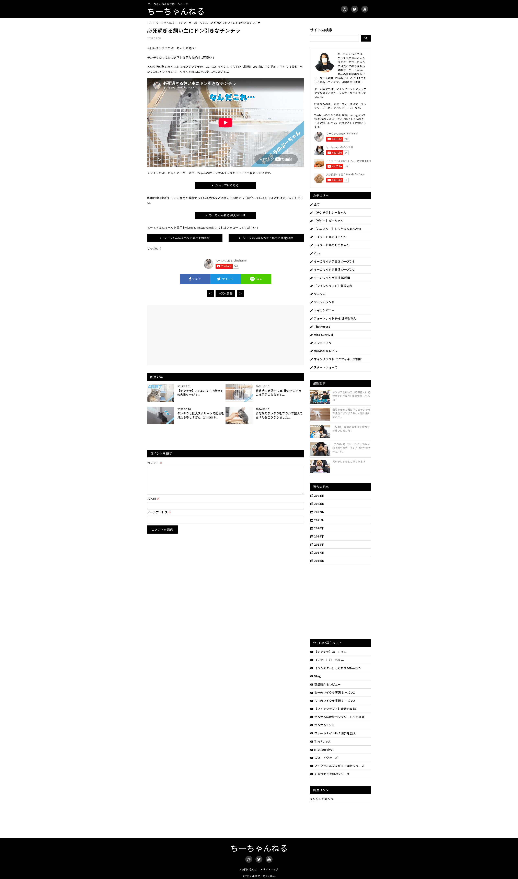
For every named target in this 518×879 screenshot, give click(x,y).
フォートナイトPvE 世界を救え (335, 733)
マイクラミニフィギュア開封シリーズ (339, 766)
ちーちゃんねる (176, 11)
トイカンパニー (324, 310)
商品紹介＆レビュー (327, 351)
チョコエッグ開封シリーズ (331, 774)
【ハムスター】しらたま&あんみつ (337, 668)
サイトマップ (270, 869)
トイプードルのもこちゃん (331, 245)
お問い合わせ (249, 869)
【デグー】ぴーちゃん (328, 221)
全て (317, 204)
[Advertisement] (189, 334)
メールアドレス (159, 512)
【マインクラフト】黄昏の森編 (335, 709)
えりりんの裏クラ (322, 799)
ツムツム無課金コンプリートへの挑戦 (339, 717)
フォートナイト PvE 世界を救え (335, 318)
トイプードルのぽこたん (330, 237)
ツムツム (320, 294)
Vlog (317, 253)
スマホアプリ (323, 343)
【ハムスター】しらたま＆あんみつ (337, 229)
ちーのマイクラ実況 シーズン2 (334, 269)
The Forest (322, 326)
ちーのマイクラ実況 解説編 (332, 278)
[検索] (366, 38)
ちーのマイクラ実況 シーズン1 (334, 261)
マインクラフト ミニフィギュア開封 (338, 359)
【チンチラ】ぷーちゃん (330, 212)
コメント (155, 463)
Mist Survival (323, 335)
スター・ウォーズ (325, 367)
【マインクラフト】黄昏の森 (333, 286)
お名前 (153, 499)
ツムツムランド (324, 302)
